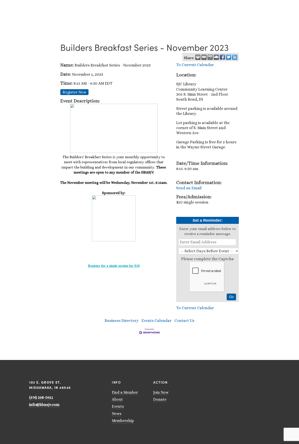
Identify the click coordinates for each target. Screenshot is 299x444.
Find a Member (125, 392)
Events (118, 406)
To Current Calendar (195, 65)
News (116, 413)
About (117, 399)
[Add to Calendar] (210, 57)
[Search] (30, 5)
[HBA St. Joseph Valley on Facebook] (234, 381)
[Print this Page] (198, 57)
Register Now (74, 92)
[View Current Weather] (216, 57)
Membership (123, 420)
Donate (159, 399)
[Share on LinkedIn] (234, 57)
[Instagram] (228, 381)
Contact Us (184, 320)
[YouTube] (222, 381)
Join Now (161, 392)
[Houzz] (239, 381)
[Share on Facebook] (222, 57)
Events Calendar (156, 320)
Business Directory (122, 320)
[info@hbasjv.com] (217, 381)
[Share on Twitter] (228, 57)
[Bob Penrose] (245, 381)
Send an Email (189, 188)
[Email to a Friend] (204, 57)
